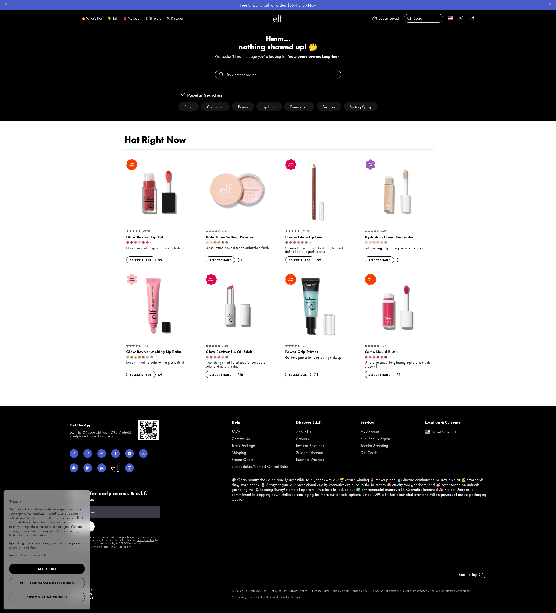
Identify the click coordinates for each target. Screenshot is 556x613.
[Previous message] (6, 4)
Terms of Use (278, 590)
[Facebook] (115, 453)
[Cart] (471, 18)
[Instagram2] (129, 467)
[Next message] (550, 4)
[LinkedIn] (87, 467)
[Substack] (101, 467)
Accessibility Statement (264, 596)
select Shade (141, 260)
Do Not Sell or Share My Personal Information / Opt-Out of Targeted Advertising (420, 590)
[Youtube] (129, 453)
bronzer (329, 106)
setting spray (361, 106)
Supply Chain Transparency (350, 590)
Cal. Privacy (239, 596)
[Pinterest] (101, 453)
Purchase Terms (320, 590)
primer (243, 106)
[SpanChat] (74, 467)
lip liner (269, 106)
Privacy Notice (145, 540)
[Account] (461, 18)
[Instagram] (87, 453)
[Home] (278, 18)
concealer (215, 106)
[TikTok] (74, 453)
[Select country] (450, 18)
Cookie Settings (290, 596)
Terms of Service (112, 546)
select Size (298, 374)
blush (188, 106)
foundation (299, 106)
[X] (143, 453)
